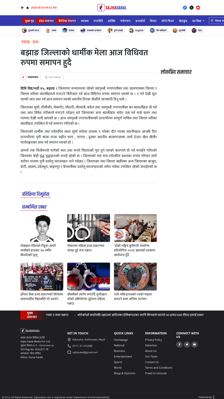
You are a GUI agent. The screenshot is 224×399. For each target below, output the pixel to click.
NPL (200, 30)
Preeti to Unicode (156, 373)
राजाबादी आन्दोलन (94, 30)
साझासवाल (33, 77)
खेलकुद (183, 21)
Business (119, 351)
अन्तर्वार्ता (140, 21)
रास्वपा (71, 30)
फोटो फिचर (167, 21)
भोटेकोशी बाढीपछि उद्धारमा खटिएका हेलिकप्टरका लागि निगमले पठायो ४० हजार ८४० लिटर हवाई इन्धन (133, 315)
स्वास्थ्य (85, 21)
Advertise (151, 345)
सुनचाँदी (182, 30)
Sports (118, 362)
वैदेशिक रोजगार (67, 21)
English (139, 30)
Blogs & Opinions (124, 373)
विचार (153, 21)
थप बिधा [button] (197, 21)
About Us (151, 351)
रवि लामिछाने (161, 30)
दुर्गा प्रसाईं (118, 30)
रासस (54, 30)
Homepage (121, 340)
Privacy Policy (153, 340)
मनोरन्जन (125, 21)
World (118, 367)
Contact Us (152, 362)
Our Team (151, 356)
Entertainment (123, 356)
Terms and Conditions (158, 367)
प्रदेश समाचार (46, 21)
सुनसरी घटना (33, 30)
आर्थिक (111, 21)
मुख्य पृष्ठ (29, 21)
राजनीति (98, 21)
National (119, 345)
